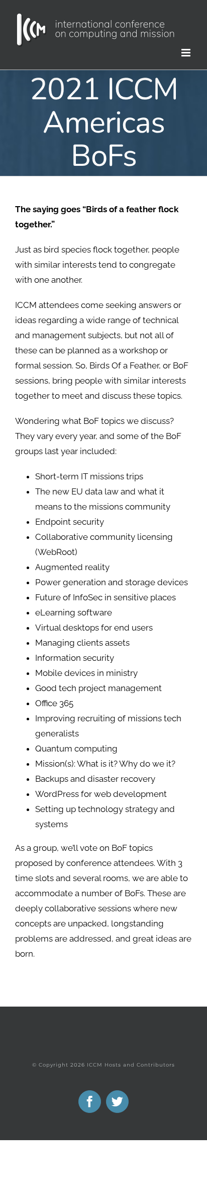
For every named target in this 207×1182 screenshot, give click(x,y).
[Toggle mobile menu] (186, 52)
